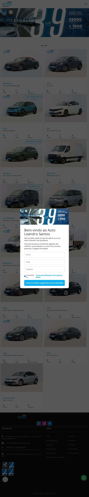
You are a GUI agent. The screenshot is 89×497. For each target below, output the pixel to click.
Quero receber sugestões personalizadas (44, 283)
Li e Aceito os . (45, 276)
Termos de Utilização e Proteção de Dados (49, 276)
